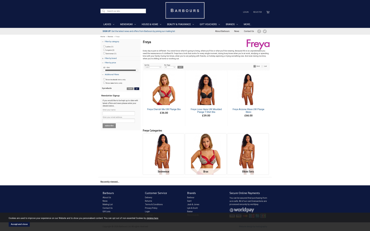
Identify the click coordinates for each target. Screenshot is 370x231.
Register (257, 12)
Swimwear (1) (110, 54)
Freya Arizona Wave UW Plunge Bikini (248, 110)
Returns (148, 201)
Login (246, 12)
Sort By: (147, 65)
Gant (189, 201)
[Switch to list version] (262, 66)
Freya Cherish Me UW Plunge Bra (164, 109)
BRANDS (230, 24)
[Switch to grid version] (255, 66)
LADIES (107, 24)
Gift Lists (106, 211)
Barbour (190, 197)
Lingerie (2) (109, 50)
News (236, 31)
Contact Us (249, 31)
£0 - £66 (106, 67)
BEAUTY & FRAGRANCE (179, 24)
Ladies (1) (109, 47)
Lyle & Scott (192, 208)
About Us (107, 197)
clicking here (152, 218)
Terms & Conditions (154, 204)
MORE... (247, 24)
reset (130, 89)
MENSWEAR (126, 24)
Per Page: (167, 65)
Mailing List (108, 204)
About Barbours (222, 31)
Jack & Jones (193, 204)
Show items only (115, 80)
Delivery (148, 197)
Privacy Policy (151, 208)
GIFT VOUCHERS (208, 24)
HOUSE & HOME (150, 24)
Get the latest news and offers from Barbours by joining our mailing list (139, 31)
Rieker (190, 211)
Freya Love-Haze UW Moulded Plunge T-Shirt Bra (206, 110)
